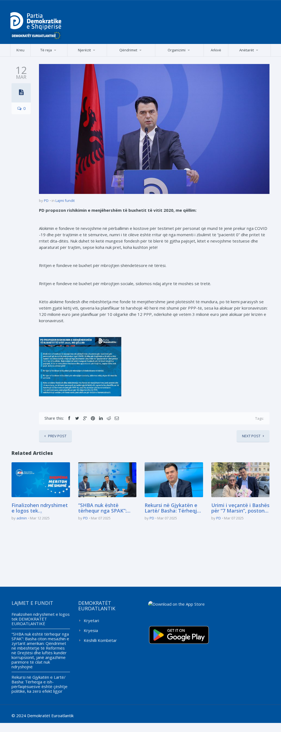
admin (21, 518)
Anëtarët (246, 50)
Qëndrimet (128, 50)
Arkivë (216, 50)
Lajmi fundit (65, 200)
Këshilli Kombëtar (100, 640)
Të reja (46, 50)
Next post (251, 435)
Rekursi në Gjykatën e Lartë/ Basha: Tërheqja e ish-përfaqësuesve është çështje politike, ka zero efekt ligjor (172, 508)
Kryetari (91, 620)
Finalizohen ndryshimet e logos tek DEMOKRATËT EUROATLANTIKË (40, 508)
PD (46, 200)
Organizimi (177, 50)
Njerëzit (84, 50)
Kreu (20, 50)
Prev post (57, 435)
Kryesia (91, 630)
